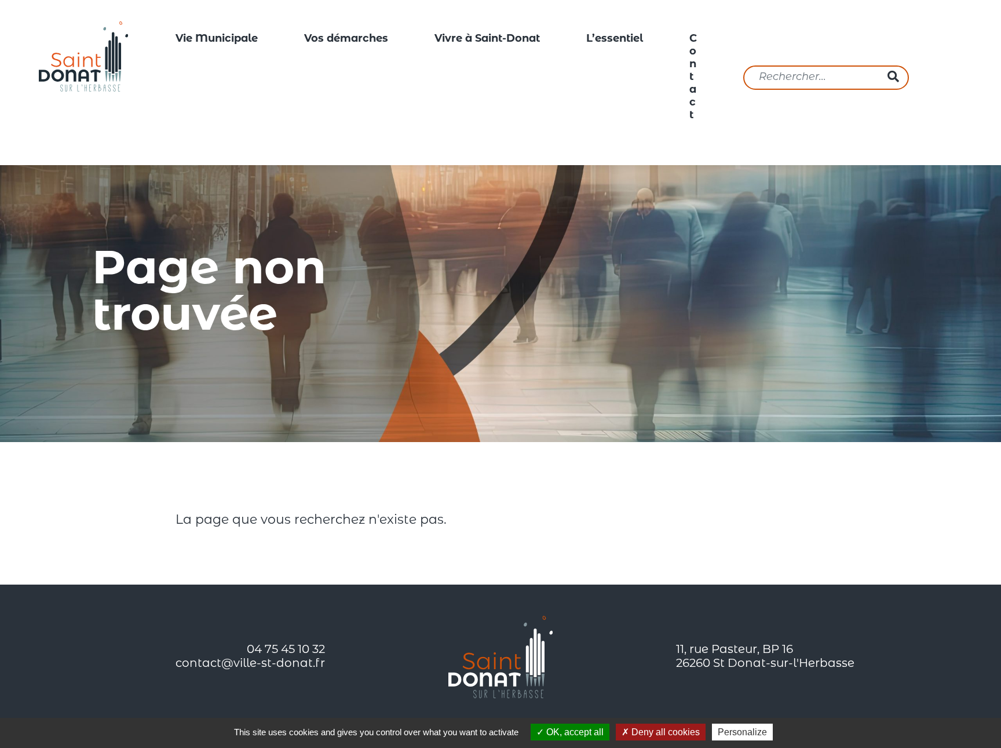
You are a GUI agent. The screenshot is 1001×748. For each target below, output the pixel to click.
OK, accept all (574, 732)
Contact (693, 77)
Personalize (742, 732)
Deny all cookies (664, 732)
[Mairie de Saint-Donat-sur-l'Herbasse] (83, 56)
